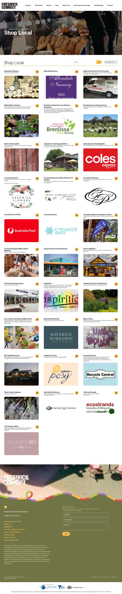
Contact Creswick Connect (14, 529)
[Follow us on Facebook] (5, 507)
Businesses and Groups (14, 29)
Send (66, 534)
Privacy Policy (9, 537)
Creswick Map (9, 535)
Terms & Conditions (11, 540)
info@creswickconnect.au (12, 515)
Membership (8, 527)
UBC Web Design (13, 578)
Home (5, 29)
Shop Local (25, 29)
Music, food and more (12, 532)
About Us (7, 524)
